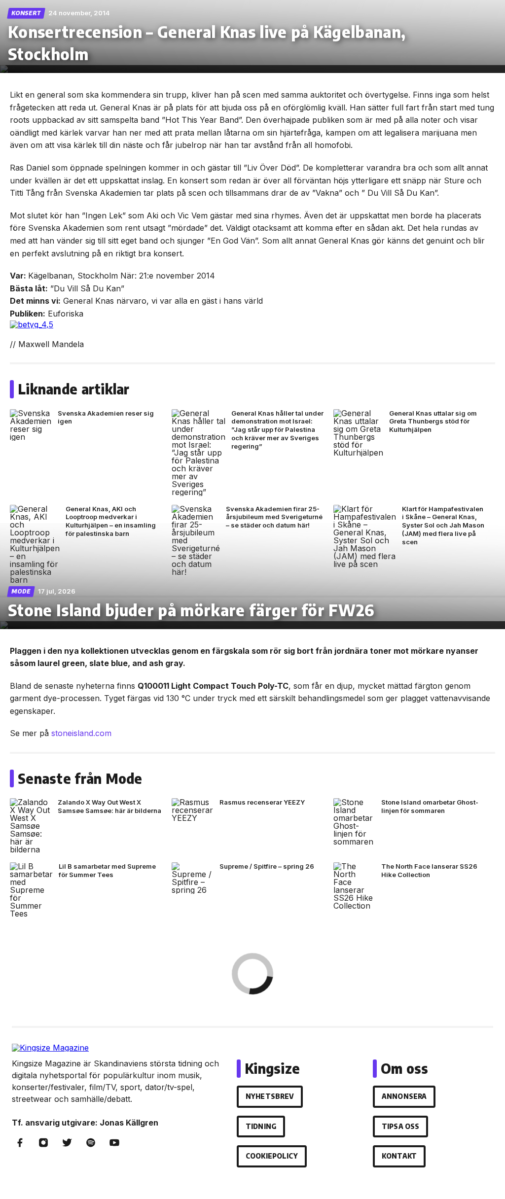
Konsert (26, 13)
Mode (21, 591)
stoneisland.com (81, 733)
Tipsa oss (400, 1126)
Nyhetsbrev (270, 1096)
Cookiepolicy (272, 1156)
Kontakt (399, 1156)
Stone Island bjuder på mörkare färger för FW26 (191, 610)
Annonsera (404, 1096)
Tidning (261, 1126)
